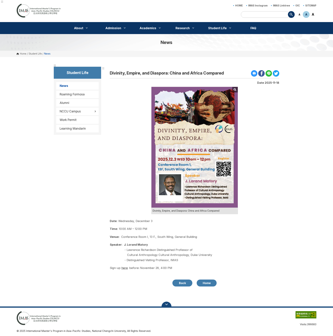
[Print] (254, 73)
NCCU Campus (70, 111)
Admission (113, 28)
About (79, 28)
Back (182, 283)
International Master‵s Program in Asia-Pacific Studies (20, 6)
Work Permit (68, 120)
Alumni (64, 103)
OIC (297, 5)
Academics (148, 28)
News (64, 86)
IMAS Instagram (258, 5)
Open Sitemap (166, 304)
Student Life (217, 28)
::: (2, 1)
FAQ (253, 28)
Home (23, 54)
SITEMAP (310, 5)
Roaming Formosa (72, 94)
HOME (239, 5)
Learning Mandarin (73, 128)
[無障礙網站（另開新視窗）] (299, 316)
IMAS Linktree (281, 5)
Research (183, 28)
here (124, 268)
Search (291, 14)
